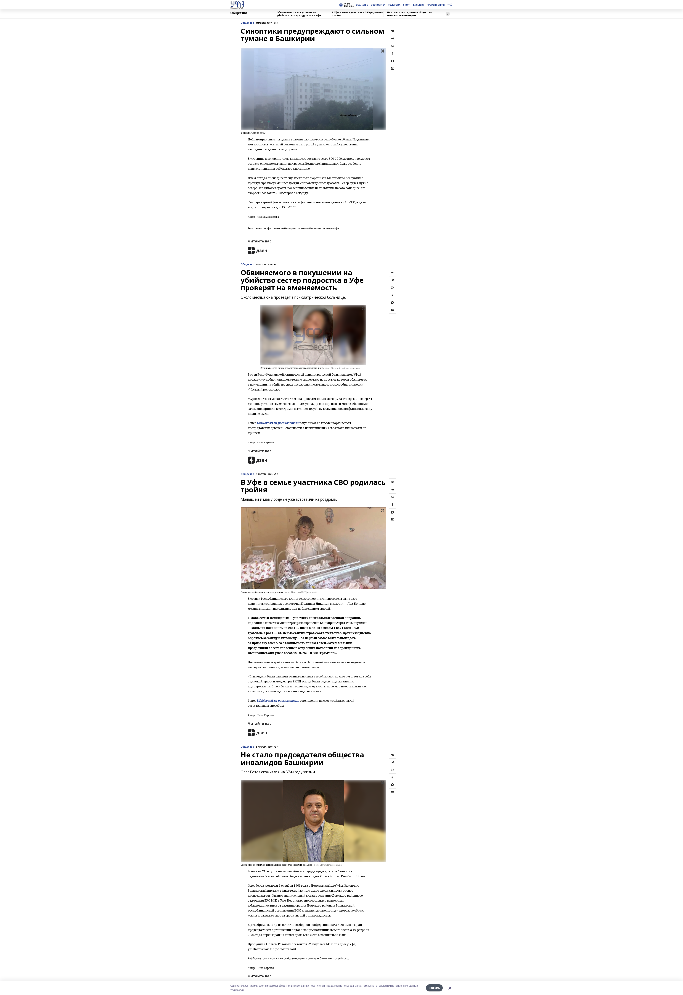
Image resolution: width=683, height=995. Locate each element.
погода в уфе (331, 228)
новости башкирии (284, 228)
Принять (434, 987)
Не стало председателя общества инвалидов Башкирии (409, 14)
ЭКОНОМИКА (378, 5)
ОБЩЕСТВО (362, 5)
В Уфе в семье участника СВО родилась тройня (357, 14)
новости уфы (263, 228)
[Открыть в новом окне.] (257, 250)
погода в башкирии (309, 228)
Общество (238, 13)
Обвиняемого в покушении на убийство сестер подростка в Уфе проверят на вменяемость (299, 14)
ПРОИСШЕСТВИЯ (435, 5)
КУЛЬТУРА (418, 5)
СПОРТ (406, 5)
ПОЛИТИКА (394, 5)
